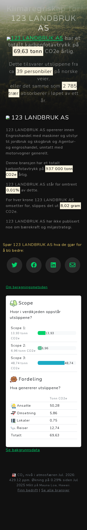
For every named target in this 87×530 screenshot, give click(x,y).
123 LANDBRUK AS (37, 38)
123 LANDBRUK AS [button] (39, 117)
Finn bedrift (28, 490)
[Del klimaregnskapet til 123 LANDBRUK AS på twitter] (14, 265)
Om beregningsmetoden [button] (27, 287)
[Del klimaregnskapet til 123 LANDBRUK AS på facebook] (34, 265)
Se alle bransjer (55, 490)
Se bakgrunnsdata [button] (23, 450)
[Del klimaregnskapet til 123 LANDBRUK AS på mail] (72, 265)
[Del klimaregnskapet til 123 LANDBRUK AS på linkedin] (53, 265)
